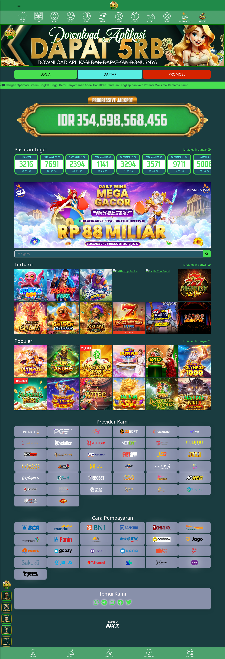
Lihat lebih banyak (195, 149)
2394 (77, 164)
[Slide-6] (125, 62)
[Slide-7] (131, 62)
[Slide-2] (99, 62)
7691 (52, 164)
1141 (102, 164)
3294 (128, 164)
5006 (205, 164)
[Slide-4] (112, 62)
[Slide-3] (106, 62)
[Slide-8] (137, 62)
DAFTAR (110, 74)
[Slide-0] (87, 62)
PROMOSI (177, 74)
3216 (26, 164)
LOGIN (45, 74)
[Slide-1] (93, 62)
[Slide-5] (118, 62)
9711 (179, 164)
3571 (153, 164)
